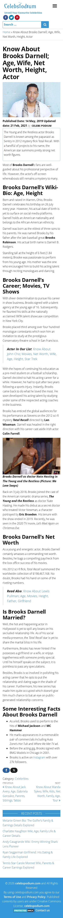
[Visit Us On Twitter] (11, 17)
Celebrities (21, 779)
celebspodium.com (27, 883)
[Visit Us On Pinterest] (17, 17)
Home (6, 32)
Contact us (43, 910)
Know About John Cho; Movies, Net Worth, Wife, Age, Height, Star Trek (32, 354)
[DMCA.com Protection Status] (24, 910)
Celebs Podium (41, 125)
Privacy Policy (36, 897)
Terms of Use (12, 897)
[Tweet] (14, 770)
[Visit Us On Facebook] (5, 17)
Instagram (39, 757)
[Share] (6, 770)
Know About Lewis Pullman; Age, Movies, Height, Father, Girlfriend (28, 596)
